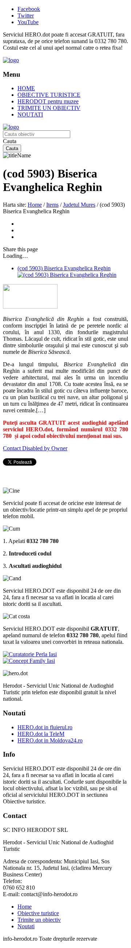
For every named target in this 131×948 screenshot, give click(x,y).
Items (52, 205)
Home (35, 205)
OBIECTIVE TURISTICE (48, 95)
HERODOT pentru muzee (48, 101)
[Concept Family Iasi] (29, 661)
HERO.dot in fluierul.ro (44, 727)
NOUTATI (30, 114)
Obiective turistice (38, 913)
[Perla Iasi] (30, 654)
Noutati (26, 926)
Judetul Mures (79, 205)
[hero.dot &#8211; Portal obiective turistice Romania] (11, 60)
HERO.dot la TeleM (40, 734)
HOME (26, 88)
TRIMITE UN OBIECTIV (48, 108)
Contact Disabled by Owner (35, 448)
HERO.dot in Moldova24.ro (50, 740)
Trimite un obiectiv (39, 920)
